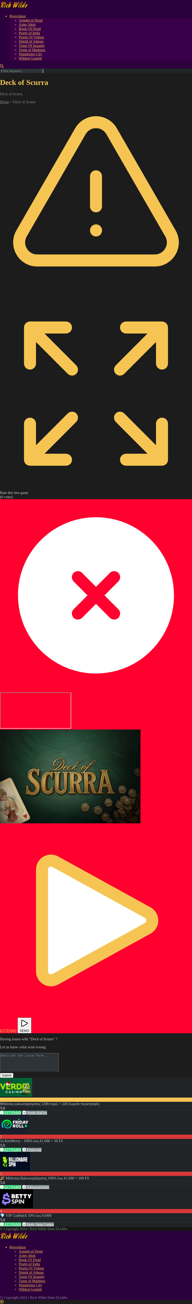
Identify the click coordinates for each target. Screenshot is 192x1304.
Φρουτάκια (17, 16)
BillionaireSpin (37, 1187)
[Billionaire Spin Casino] (15, 1169)
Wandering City (30, 54)
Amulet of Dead (31, 20)
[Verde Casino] (16, 1095)
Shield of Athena (31, 41)
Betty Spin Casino (40, 1224)
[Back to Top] (2, 1302)
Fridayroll (33, 1150)
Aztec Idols (27, 25)
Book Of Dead (30, 29)
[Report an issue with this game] (96, 295)
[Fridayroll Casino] (14, 1132)
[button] (70, 776)
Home (4, 102)
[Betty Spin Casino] (16, 1207)
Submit (6, 1075)
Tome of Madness (32, 50)
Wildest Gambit (30, 58)
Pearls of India (29, 33)
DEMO (24, 1031)
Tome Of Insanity (32, 46)
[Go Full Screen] (96, 488)
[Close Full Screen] (96, 690)
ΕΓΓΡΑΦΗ (12, 1113)
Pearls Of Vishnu (31, 37)
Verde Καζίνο (36, 1113)
